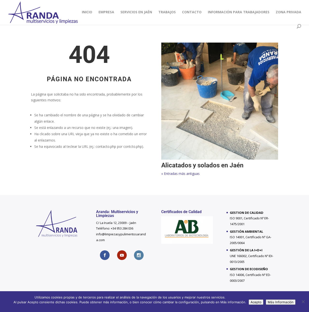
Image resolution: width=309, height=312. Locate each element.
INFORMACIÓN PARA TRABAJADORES (238, 12)
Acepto (256, 302)
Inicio (87, 12)
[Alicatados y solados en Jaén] (219, 101)
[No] (303, 301)
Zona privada (288, 12)
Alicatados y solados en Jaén (202, 165)
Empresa (106, 12)
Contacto (192, 12)
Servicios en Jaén (136, 12)
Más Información (281, 302)
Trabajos (167, 12)
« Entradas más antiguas (180, 173)
